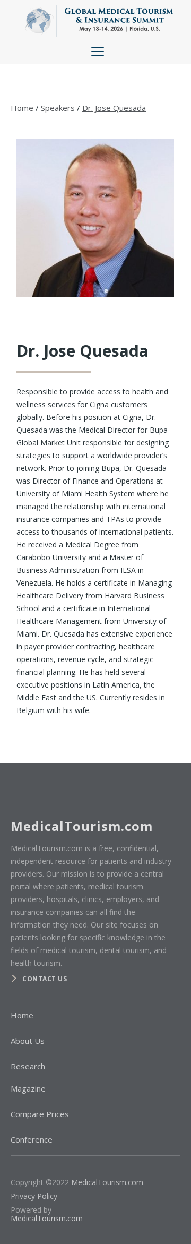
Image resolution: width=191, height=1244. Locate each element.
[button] (95, 51)
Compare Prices (40, 1114)
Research (28, 1066)
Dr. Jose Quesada (114, 107)
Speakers (58, 107)
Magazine (28, 1088)
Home (22, 107)
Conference (32, 1139)
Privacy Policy (34, 1196)
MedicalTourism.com (107, 1182)
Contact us (44, 978)
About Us (28, 1040)
